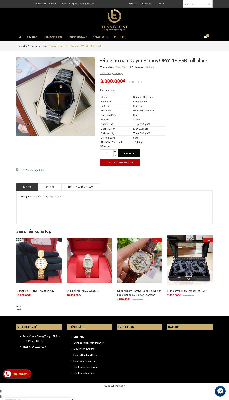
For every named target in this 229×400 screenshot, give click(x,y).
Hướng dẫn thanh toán (85, 360)
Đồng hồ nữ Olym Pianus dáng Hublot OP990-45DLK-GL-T (49, 385)
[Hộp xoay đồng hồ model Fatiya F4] (190, 260)
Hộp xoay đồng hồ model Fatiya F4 (187, 290)
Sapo (122, 385)
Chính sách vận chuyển (85, 366)
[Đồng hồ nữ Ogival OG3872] (89, 260)
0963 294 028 (49, 3)
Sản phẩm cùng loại (34, 231)
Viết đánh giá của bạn (111, 73)
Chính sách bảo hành (84, 372)
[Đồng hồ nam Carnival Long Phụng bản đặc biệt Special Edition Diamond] (139, 260)
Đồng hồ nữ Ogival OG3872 (83, 290)
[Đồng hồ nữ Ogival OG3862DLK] (39, 260)
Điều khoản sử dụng (83, 348)
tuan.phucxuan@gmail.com (81, 3)
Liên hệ (160, 3)
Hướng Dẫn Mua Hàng (85, 354)
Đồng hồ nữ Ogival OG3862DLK (35, 290)
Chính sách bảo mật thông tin (88, 342)
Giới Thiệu (78, 336)
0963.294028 (39, 346)
